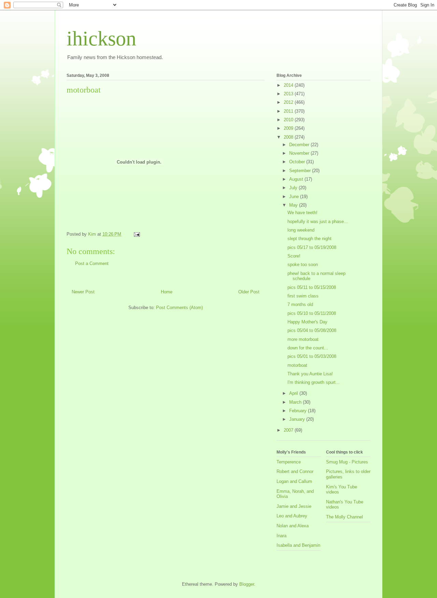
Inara (281, 535)
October (297, 161)
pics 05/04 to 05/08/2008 (311, 330)
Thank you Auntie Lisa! (310, 373)
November (300, 153)
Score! (293, 256)
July (294, 187)
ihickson (101, 38)
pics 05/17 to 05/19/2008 (311, 247)
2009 (289, 128)
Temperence (289, 461)
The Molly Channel (344, 516)
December (300, 144)
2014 (289, 85)
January (297, 419)
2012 (289, 102)
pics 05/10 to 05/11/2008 (311, 313)
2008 (289, 137)
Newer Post (83, 291)
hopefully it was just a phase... (317, 221)
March (296, 402)
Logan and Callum (294, 481)
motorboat (297, 365)
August (297, 179)
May (294, 205)
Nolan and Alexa (293, 525)
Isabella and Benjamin (298, 545)
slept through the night (309, 238)
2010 (289, 119)
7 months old (300, 304)
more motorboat (303, 339)
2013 (289, 93)
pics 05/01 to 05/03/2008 (311, 356)
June (294, 196)
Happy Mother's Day (307, 321)
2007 (289, 430)
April (294, 393)
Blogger (246, 584)
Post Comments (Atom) (179, 307)
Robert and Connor (295, 471)
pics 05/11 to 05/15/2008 (311, 287)
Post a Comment (92, 263)
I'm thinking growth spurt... (313, 382)
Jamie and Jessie (294, 506)
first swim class (303, 295)
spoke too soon (302, 264)
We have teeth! (302, 212)
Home (166, 291)
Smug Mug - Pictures (347, 461)
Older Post (248, 291)
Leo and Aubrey (292, 515)
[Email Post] (136, 234)
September (300, 170)
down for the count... (307, 347)
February (298, 410)
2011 (289, 111)
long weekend (300, 230)
